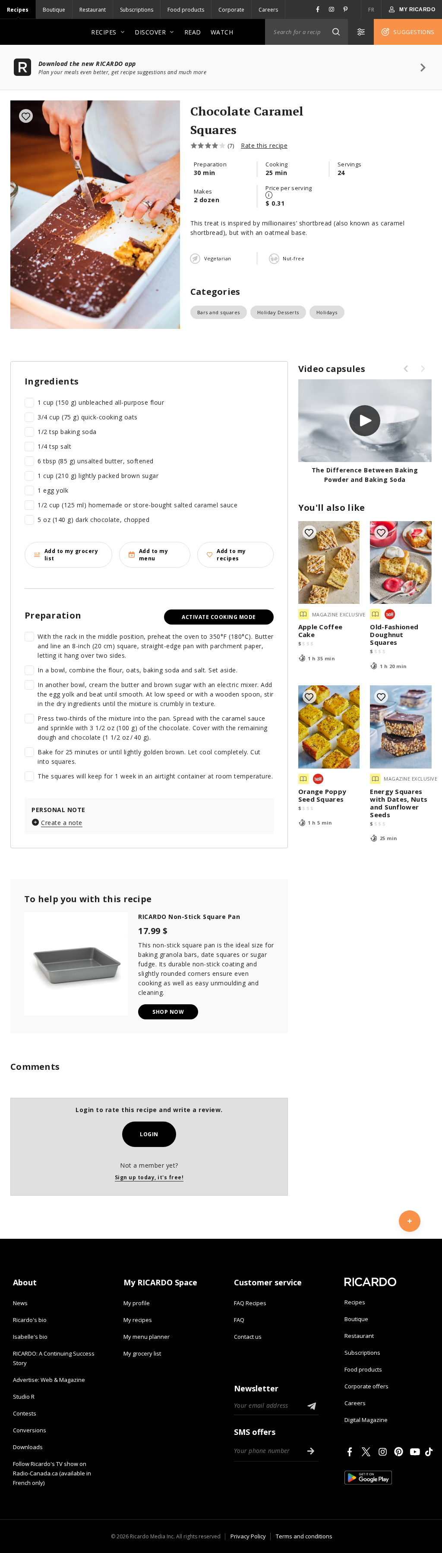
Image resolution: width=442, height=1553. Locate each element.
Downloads (28, 1447)
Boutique (54, 9)
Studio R (24, 1396)
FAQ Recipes (250, 1303)
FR (371, 9)
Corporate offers (366, 1386)
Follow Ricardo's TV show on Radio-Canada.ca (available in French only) (52, 1473)
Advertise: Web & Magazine (49, 1380)
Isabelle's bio (30, 1337)
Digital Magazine (366, 1420)
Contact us (248, 1337)
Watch (222, 32)
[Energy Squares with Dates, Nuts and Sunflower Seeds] (401, 727)
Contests (24, 1413)
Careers (268, 9)
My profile (136, 1303)
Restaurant (92, 9)
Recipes (17, 9)
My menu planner (146, 1337)
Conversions (29, 1430)
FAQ (239, 1320)
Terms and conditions (304, 1536)
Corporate (231, 9)
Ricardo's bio (30, 1320)
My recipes (137, 1320)
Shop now (168, 1012)
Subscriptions (136, 9)
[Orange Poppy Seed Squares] (329, 727)
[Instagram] (384, 1452)
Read (192, 32)
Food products (185, 9)
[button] (336, 32)
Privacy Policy (248, 1536)
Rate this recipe (264, 145)
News (20, 1303)
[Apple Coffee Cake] (329, 562)
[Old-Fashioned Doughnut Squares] (401, 562)
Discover (150, 32)
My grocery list (142, 1353)
